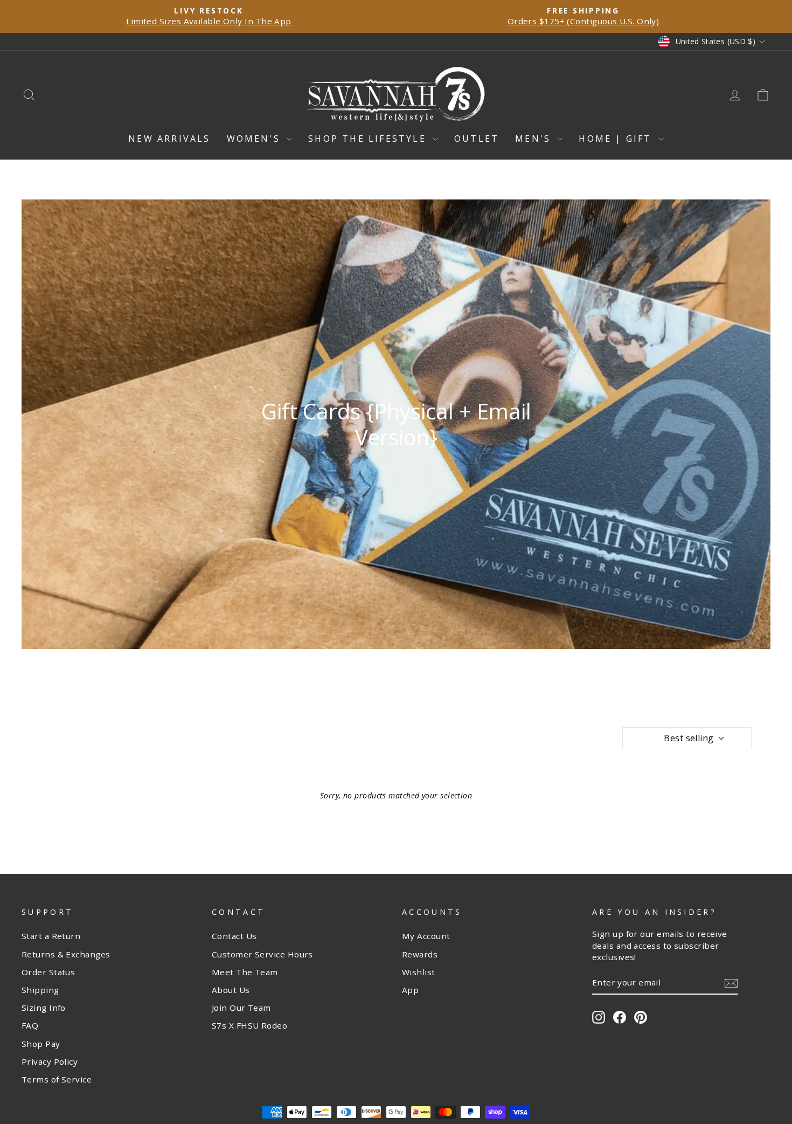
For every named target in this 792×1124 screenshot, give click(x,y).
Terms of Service (57, 1079)
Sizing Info (44, 1007)
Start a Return (51, 935)
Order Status (48, 972)
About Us (231, 989)
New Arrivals (169, 138)
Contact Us (234, 935)
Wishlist (418, 972)
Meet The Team (245, 972)
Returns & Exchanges (66, 954)
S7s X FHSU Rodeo (249, 1025)
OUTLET (476, 138)
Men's (534, 138)
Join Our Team (241, 1007)
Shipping (40, 989)
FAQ (30, 1025)
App (410, 989)
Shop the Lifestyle (369, 138)
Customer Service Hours (262, 954)
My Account (426, 935)
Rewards (419, 954)
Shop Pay (41, 1043)
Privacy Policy (50, 1061)
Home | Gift (617, 138)
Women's (255, 138)
